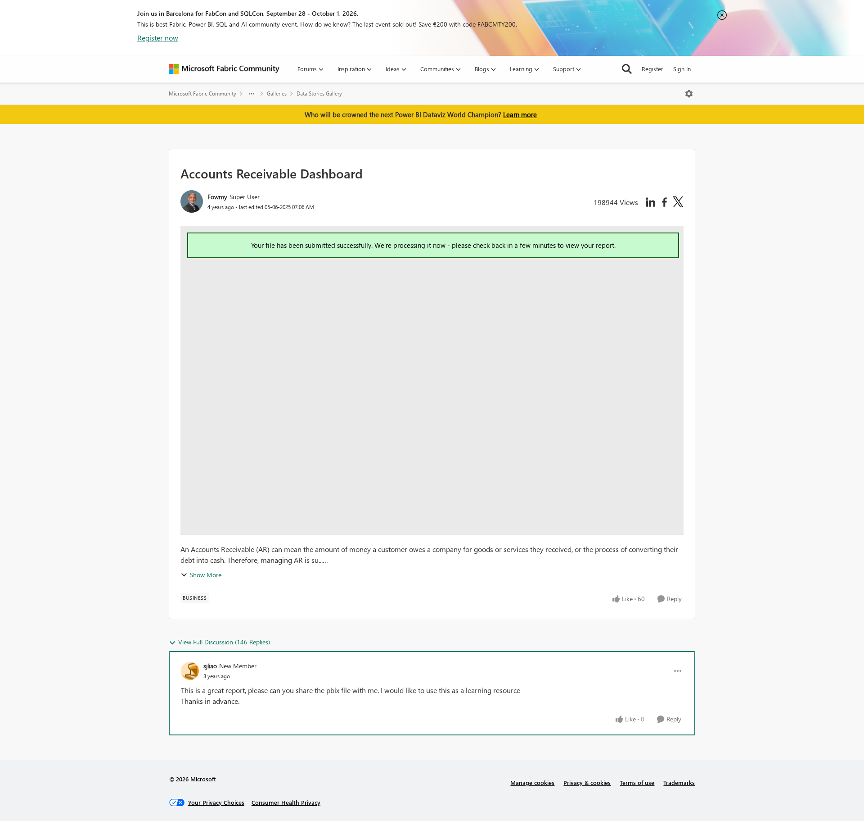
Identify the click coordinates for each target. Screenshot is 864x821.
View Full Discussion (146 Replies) (224, 642)
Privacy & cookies (587, 782)
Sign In (682, 69)
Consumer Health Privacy (286, 802)
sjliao (210, 665)
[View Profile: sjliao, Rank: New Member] (190, 671)
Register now (157, 37)
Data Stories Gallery (319, 93)
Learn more (520, 114)
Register (652, 69)
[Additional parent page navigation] (251, 93)
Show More (205, 574)
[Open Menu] (689, 93)
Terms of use (637, 782)
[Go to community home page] (224, 69)
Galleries (277, 93)
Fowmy (217, 196)
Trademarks (679, 782)
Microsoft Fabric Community (202, 93)
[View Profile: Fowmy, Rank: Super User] (191, 201)
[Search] (626, 69)
